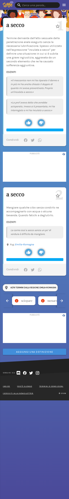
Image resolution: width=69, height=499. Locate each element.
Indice (6, 386)
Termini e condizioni (51, 386)
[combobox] (37, 5)
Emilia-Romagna (24, 244)
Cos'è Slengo (24, 386)
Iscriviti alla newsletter (18, 393)
